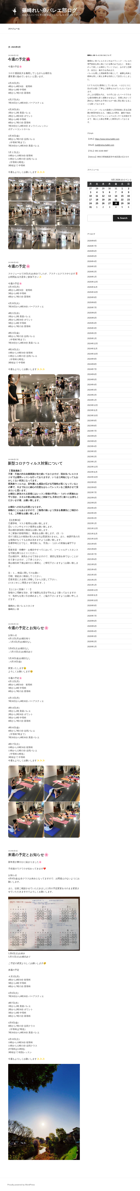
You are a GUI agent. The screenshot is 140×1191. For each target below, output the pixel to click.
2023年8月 (92, 426)
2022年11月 (92, 472)
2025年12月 (92, 282)
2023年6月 (92, 436)
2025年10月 (92, 292)
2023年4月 (92, 446)
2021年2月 (92, 580)
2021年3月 (92, 575)
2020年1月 (92, 646)
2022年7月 (92, 492)
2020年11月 (92, 595)
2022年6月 (92, 498)
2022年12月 (92, 467)
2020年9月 (92, 605)
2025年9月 (92, 297)
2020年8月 (92, 610)
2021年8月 (92, 549)
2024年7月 (92, 369)
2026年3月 (92, 266)
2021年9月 (92, 544)
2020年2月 (92, 641)
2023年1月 (92, 462)
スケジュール (14, 29)
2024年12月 (92, 343)
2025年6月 (92, 313)
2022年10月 (92, 477)
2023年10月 (92, 415)
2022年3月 (92, 513)
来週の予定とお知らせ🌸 (28, 855)
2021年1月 (92, 585)
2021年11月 (92, 534)
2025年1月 (92, 338)
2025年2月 (92, 333)
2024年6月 (92, 374)
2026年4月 (92, 261)
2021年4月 (92, 569)
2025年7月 (92, 307)
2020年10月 (92, 600)
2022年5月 (92, 503)
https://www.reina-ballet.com (107, 139)
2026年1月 (92, 277)
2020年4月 (92, 631)
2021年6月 (92, 559)
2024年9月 (92, 359)
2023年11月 (92, 410)
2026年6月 (92, 251)
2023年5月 (92, 441)
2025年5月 (92, 318)
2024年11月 (92, 348)
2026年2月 (92, 272)
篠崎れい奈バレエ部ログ (49, 10)
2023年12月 (92, 405)
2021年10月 (92, 539)
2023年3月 (92, 451)
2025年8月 (92, 302)
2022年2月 (92, 518)
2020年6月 (92, 621)
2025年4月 (92, 323)
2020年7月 (92, 616)
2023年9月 (92, 420)
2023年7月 (92, 431)
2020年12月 (92, 590)
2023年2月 (92, 456)
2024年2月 (92, 395)
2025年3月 (92, 328)
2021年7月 (92, 554)
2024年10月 (92, 354)
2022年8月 (92, 487)
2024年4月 (92, 384)
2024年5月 (92, 379)
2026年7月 (92, 246)
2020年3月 (92, 636)
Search (122, 219)
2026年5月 (92, 256)
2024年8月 (92, 364)
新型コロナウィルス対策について (35, 463)
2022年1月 (92, 523)
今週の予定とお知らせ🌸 (28, 628)
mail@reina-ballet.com (104, 145)
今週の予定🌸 (19, 266)
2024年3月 (92, 390)
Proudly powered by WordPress (21, 1185)
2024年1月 (92, 400)
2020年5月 (92, 626)
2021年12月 (92, 528)
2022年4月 (92, 508)
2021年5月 (92, 564)
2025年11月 (92, 287)
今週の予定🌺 (19, 59)
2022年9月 (92, 482)
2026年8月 (92, 241)
